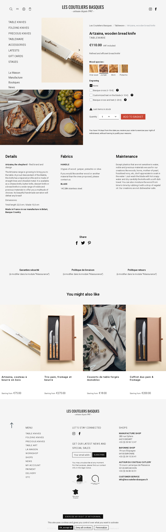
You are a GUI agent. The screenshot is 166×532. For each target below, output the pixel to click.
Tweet (83, 243)
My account (33, 465)
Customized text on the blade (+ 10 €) (110, 95)
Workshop (32, 453)
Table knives (33, 433)
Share (77, 243)
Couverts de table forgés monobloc (103, 378)
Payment (31, 469)
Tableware (97, 38)
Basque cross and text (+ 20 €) (107, 100)
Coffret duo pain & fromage (142, 378)
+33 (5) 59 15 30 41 (127, 456)
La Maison (32, 449)
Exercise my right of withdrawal (83, 516)
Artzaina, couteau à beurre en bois (14, 378)
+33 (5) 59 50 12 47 (127, 442)
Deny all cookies (83, 527)
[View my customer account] (24, 9)
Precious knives (35, 441)
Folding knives (35, 437)
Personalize (101, 527)
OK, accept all (65, 527)
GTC (28, 477)
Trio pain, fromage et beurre (58, 378)
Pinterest (89, 243)
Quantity (93, 116)
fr (17, 9)
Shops (29, 457)
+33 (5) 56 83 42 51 (127, 470)
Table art (31, 445)
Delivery (31, 473)
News (29, 461)
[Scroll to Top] (13, 425)
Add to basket (133, 117)
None (95, 85)
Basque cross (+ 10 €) (103, 90)
